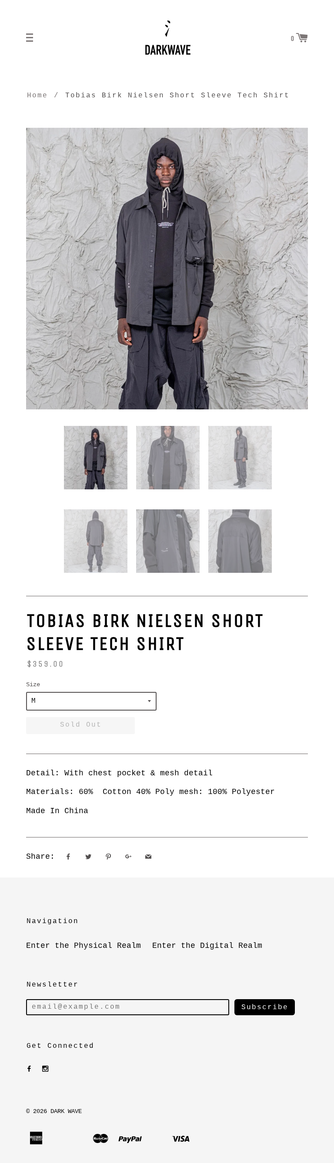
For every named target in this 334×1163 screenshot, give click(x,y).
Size (33, 684)
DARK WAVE (66, 1111)
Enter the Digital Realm (207, 945)
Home (37, 96)
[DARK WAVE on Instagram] (45, 1069)
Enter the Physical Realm (83, 945)
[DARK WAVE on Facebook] (29, 1069)
